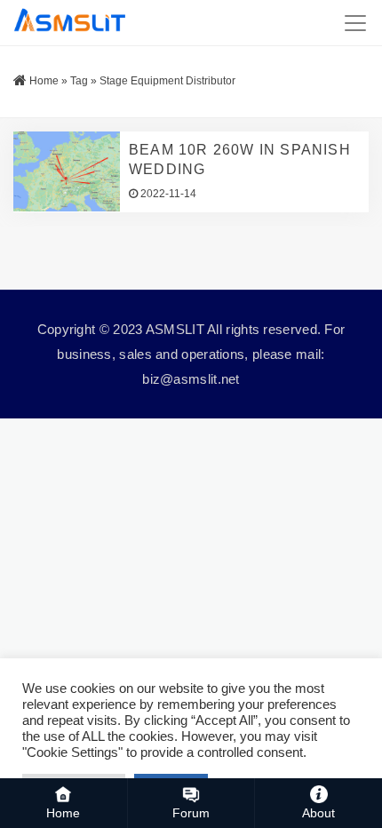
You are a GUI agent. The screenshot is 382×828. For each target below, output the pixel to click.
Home (44, 81)
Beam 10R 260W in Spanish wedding (240, 159)
